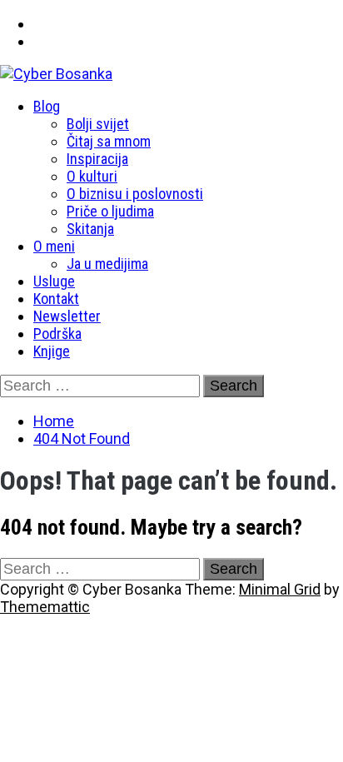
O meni (54, 246)
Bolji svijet (98, 123)
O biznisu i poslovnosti (135, 193)
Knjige (51, 351)
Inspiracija (97, 158)
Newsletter (67, 316)
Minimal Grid (280, 589)
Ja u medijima (107, 263)
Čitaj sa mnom (109, 141)
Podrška (57, 333)
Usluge (54, 281)
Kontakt (56, 298)
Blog (46, 106)
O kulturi (92, 176)
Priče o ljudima (110, 211)
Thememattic (45, 606)
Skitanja (90, 228)
